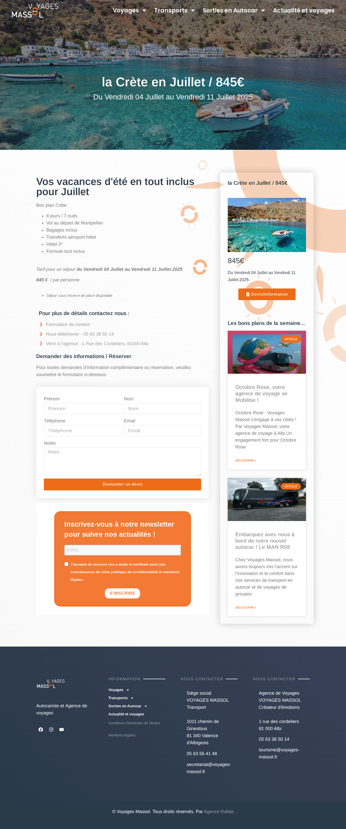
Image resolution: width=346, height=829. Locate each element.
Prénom (52, 398)
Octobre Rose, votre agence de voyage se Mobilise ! (261, 393)
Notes (50, 443)
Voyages (126, 10)
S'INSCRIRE (122, 593)
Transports (170, 10)
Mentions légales (122, 735)
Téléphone (54, 420)
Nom (128, 398)
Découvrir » (245, 460)
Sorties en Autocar (230, 10)
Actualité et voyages (304, 10)
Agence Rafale (219, 811)
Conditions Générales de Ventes (134, 723)
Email (129, 420)
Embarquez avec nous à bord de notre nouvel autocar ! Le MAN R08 (265, 540)
